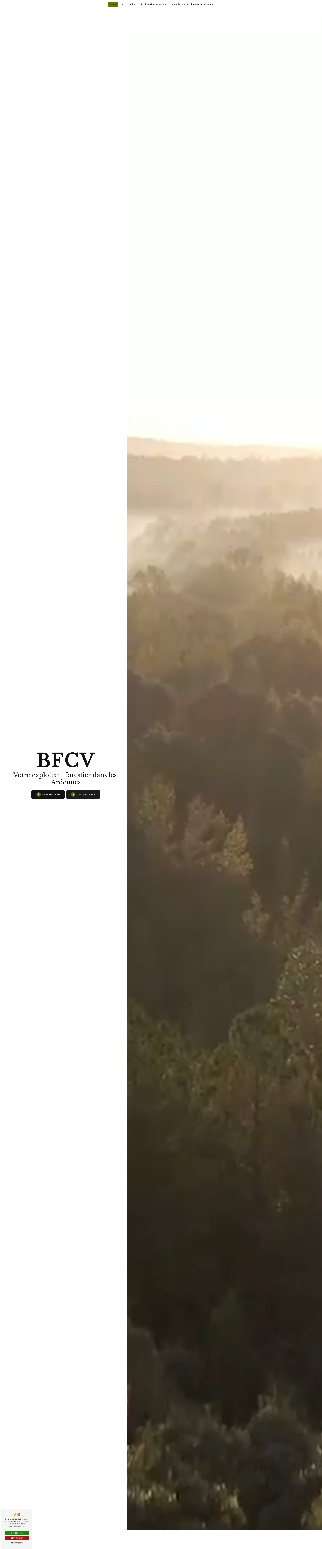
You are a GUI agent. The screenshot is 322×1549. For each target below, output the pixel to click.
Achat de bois (129, 4)
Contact (208, 4)
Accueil (113, 4)
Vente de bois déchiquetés (185, 4)
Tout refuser (17, 1538)
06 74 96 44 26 (51, 794)
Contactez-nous (86, 794)
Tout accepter (16, 1533)
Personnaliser (16, 1542)
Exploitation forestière (153, 4)
